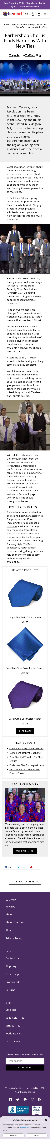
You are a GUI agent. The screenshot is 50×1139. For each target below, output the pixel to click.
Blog (8, 930)
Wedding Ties (14, 1033)
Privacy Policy (14, 938)
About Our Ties (15, 922)
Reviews (10, 906)
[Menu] (45, 13)
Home (6, 24)
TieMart (30, 55)
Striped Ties (13, 1025)
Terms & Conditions (14, 1088)
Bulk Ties (11, 1009)
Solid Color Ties (15, 1017)
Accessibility (32, 1088)
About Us (11, 914)
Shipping (11, 966)
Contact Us (12, 958)
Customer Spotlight (27, 24)
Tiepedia (14, 24)
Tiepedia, (14, 55)
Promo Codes (14, 982)
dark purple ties (16, 395)
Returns (10, 990)
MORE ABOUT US (25, 851)
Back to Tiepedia (27, 881)
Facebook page (27, 494)
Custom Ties (13, 1041)
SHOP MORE (25, 731)
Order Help (12, 974)
